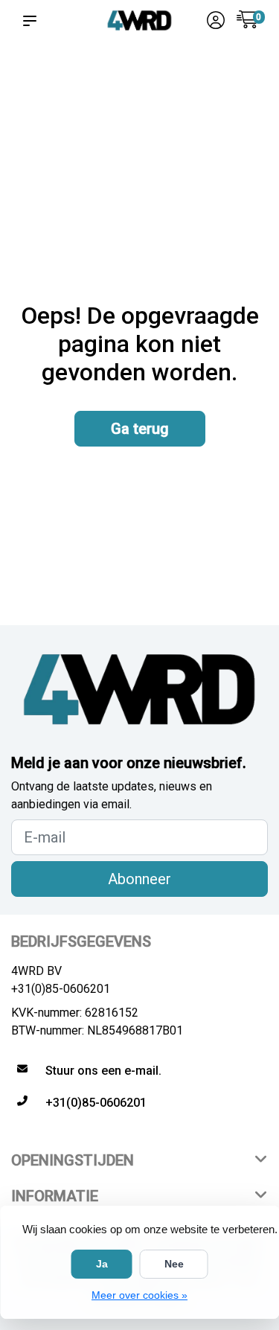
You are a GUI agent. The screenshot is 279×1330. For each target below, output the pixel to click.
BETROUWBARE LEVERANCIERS (119, 82)
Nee (174, 1264)
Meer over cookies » (139, 1295)
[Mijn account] (216, 21)
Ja (102, 1264)
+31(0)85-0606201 (60, 989)
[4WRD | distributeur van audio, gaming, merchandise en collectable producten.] (139, 20)
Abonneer (139, 879)
